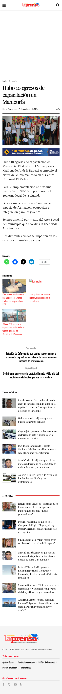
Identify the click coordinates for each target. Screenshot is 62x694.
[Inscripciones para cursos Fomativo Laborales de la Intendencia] (41, 286)
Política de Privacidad (47, 662)
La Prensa (9, 109)
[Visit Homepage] (30, 5)
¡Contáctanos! (26, 667)
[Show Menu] (4, 5)
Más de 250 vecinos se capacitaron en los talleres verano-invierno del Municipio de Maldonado (13, 329)
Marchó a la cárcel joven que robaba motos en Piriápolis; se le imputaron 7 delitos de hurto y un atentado (37, 464)
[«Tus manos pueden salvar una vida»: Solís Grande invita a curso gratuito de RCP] (14, 286)
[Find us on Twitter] (8, 684)
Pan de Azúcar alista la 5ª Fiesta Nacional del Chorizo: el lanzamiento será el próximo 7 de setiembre (37, 449)
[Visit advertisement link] (31, 152)
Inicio (4, 81)
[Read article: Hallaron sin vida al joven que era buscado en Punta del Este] (9, 421)
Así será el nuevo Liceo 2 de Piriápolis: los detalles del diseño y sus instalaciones (37, 478)
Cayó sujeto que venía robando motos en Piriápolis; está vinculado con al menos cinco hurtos (37, 435)
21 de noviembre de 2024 (28, 109)
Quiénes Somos (8, 662)
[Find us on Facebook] (3, 684)
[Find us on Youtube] (15, 684)
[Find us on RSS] (21, 684)
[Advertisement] (31, 43)
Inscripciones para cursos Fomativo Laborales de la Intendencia (40, 298)
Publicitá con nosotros (26, 662)
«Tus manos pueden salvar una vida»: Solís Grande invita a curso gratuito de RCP (13, 299)
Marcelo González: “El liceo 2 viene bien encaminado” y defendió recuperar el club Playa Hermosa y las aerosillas (38, 589)
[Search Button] (58, 5)
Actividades (13, 81)
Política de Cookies (9, 667)
